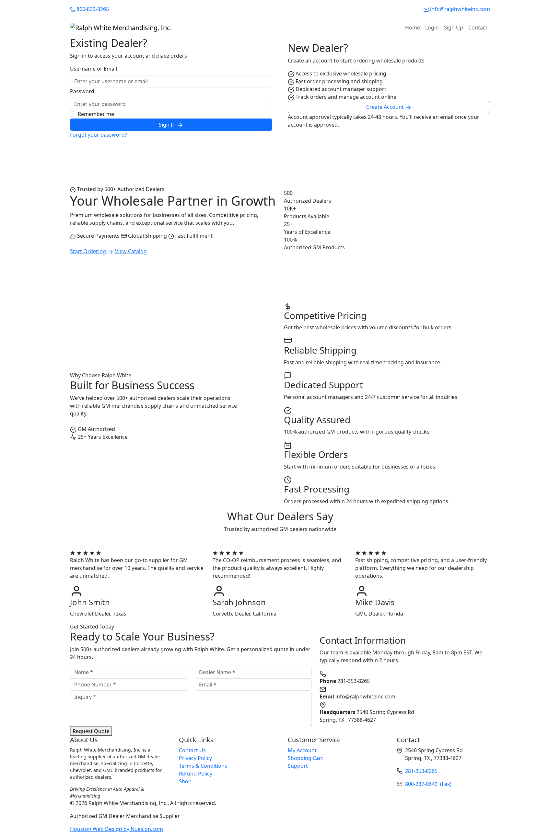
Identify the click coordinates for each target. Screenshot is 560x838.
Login (432, 27)
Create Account (385, 106)
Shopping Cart (305, 758)
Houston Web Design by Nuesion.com (116, 828)
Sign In (168, 124)
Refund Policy (195, 773)
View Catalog (131, 251)
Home (412, 27)
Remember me (96, 114)
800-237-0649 (428, 783)
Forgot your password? (98, 134)
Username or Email (93, 68)
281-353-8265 (421, 771)
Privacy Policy (195, 758)
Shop (185, 781)
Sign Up (453, 27)
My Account (302, 750)
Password (82, 91)
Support (298, 765)
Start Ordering (88, 251)
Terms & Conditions (203, 765)
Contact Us (192, 750)
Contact (477, 27)
